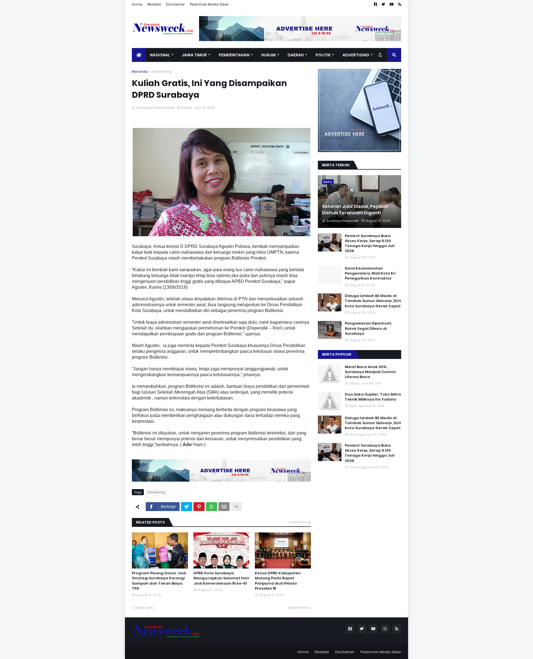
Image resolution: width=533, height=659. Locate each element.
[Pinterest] (199, 506)
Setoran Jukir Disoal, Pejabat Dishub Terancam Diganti (355, 209)
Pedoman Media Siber (209, 4)
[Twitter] (186, 506)
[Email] (224, 506)
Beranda (140, 71)
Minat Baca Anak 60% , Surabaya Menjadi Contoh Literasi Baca (370, 371)
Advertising (161, 71)
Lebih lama (298, 607)
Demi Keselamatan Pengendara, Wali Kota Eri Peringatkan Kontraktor (370, 273)
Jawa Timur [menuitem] (194, 55)
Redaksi (154, 4)
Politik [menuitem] (323, 55)
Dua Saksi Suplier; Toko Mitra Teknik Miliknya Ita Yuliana (373, 397)
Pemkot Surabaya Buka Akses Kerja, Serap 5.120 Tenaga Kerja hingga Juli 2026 (369, 243)
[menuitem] (139, 55)
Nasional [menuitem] (160, 55)
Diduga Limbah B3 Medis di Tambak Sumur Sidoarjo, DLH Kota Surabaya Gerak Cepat (373, 300)
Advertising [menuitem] (356, 55)
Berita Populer (336, 354)
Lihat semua (300, 522)
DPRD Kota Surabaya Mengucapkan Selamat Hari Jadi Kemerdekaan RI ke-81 (221, 578)
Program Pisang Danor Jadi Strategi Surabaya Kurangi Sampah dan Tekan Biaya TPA (159, 581)
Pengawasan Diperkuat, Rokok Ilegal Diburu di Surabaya (368, 328)
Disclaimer (175, 4)
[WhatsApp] (211, 506)
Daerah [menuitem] (296, 55)
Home (137, 4)
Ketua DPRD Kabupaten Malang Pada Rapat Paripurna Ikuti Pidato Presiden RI (278, 581)
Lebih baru (144, 607)
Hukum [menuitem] (268, 55)
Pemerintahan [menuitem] (234, 55)
